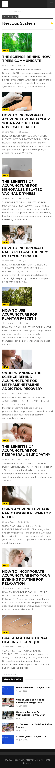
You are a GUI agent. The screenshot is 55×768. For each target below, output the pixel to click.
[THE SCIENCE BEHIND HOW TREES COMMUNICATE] (17, 42)
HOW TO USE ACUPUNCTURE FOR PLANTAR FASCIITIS (19, 314)
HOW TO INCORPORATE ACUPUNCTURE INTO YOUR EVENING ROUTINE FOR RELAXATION (26, 577)
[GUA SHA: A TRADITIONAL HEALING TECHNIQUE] (17, 624)
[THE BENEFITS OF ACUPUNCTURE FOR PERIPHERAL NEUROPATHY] (17, 432)
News (5, 51)
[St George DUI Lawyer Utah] (8, 739)
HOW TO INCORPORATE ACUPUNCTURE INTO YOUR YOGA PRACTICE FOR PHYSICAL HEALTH (26, 121)
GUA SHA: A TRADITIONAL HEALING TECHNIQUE (25, 640)
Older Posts (10, 675)
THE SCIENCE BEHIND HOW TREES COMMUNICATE (26, 59)
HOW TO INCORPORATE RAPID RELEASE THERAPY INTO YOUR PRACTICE (25, 252)
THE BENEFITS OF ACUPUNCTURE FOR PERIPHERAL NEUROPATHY (26, 451)
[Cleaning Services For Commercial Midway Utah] (8, 715)
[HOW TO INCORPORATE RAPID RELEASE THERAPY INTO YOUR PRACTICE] (17, 234)
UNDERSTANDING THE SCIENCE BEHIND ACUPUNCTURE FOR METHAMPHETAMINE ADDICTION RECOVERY (22, 381)
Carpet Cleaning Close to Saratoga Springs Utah (30, 701)
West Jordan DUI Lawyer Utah (33, 687)
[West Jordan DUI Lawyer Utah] (8, 690)
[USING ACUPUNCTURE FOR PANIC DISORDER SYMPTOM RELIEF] (17, 495)
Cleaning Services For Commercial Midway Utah (30, 713)
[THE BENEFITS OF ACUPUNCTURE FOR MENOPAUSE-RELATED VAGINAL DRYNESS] (17, 167)
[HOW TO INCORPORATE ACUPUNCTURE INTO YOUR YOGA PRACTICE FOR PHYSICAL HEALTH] (17, 101)
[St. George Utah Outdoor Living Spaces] (8, 727)
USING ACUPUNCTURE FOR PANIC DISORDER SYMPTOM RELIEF (26, 513)
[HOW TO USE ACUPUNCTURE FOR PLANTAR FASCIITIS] (17, 296)
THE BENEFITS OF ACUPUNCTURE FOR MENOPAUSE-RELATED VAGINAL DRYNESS (22, 188)
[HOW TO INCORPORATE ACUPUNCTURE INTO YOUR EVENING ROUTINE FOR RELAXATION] (17, 557)
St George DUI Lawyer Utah (31, 736)
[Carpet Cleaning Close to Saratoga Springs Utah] (8, 702)
